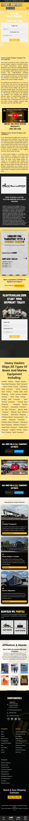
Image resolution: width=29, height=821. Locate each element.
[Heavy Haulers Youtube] (15, 719)
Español (2, 752)
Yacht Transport (18, 432)
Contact (3, 736)
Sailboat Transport (19, 425)
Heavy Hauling (19, 743)
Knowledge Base (4, 740)
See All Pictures (6, 601)
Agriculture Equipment (6, 762)
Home (2, 731)
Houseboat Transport (18, 407)
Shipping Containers (5, 783)
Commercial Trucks (5, 767)
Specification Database (6, 743)
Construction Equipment (6, 769)
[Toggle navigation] (28, 8)
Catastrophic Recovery (20, 734)
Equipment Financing (14, 715)
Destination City (14, 32)
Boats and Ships (4, 765)
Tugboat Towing (15, 430)
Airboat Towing (7, 381)
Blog (2, 745)
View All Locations (13, 707)
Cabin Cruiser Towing (10, 387)
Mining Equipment (5, 774)
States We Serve (4, 738)
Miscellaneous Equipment (6, 776)
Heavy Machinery (5, 771)
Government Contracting (21, 740)
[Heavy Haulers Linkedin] (19, 719)
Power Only (18, 752)
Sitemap (20, 808)
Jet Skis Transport (9, 409)
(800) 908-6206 (10, 8)
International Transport (20, 745)
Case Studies (4, 747)
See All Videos (6, 567)
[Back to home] (11, 4)
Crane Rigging (18, 736)
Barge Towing (20, 381)
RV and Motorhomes (5, 778)
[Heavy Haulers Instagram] (12, 719)
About (2, 734)
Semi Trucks (3, 780)
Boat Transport (22, 384)
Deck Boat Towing (18, 397)
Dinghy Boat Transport (11, 399)
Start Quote (8, 451)
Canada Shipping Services (21, 731)
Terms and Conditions (6, 808)
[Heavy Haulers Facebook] (8, 719)
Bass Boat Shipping (8, 384)
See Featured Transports (8, 533)
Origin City (14, 25)
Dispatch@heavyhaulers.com (15, 710)
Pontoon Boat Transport (10, 422)
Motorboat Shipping (18, 414)
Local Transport (19, 747)
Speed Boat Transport (9, 427)
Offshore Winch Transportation (13, 417)
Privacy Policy (15, 808)
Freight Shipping (19, 738)
